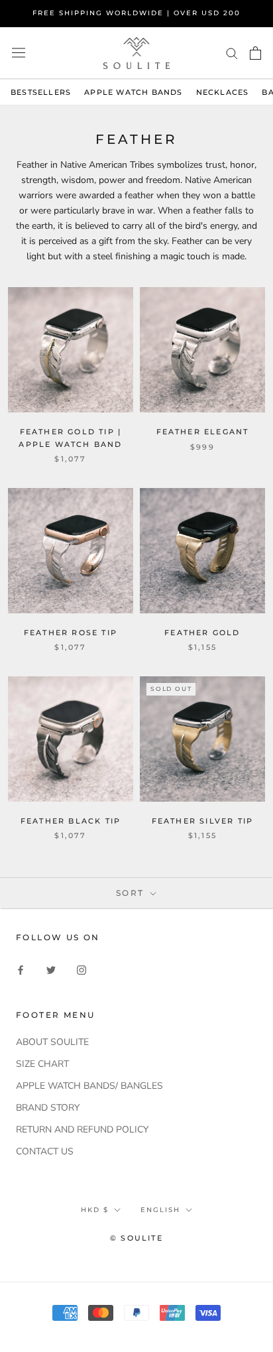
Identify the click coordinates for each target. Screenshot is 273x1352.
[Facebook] (20, 969)
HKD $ (95, 1209)
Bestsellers (41, 92)
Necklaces (222, 92)
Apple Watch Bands (133, 92)
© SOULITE (136, 1238)
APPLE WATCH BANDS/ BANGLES (89, 1085)
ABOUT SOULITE (52, 1042)
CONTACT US (45, 1151)
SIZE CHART (42, 1064)
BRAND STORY (48, 1107)
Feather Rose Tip (70, 632)
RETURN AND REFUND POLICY (82, 1129)
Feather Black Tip (71, 821)
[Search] (232, 52)
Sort (132, 893)
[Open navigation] (18, 53)
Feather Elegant (202, 431)
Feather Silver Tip (203, 821)
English (160, 1209)
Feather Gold (202, 632)
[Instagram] (81, 969)
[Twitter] (51, 969)
